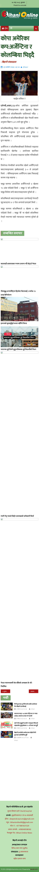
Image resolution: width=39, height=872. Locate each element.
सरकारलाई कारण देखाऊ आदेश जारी (34, 691)
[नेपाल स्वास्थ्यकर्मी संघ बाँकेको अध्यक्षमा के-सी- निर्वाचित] (19, 599)
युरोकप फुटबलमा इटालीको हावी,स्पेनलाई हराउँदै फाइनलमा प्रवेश (7, 691)
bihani (25, 67)
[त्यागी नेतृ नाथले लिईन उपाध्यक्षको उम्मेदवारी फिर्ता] (19, 432)
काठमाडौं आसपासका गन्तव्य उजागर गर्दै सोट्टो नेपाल (18, 263)
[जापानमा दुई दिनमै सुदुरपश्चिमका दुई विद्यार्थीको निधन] (19, 336)
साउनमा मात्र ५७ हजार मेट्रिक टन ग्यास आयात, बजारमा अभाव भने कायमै (25, 714)
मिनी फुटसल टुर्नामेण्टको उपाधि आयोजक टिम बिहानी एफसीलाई (25, 705)
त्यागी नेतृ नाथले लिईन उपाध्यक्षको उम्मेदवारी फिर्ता (17, 516)
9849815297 (34, 869)
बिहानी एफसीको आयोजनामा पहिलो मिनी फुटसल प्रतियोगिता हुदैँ (25, 733)
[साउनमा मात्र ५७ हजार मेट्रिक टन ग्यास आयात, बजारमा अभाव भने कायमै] (7, 715)
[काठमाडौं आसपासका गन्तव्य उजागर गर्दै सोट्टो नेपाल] (19, 249)
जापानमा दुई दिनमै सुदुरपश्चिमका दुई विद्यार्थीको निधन (18, 349)
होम (6, 29)
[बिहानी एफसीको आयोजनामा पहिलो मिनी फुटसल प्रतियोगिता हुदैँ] (7, 734)
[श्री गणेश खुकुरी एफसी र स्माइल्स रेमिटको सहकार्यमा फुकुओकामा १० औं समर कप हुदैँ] (7, 725)
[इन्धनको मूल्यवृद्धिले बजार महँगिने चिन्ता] (19, 309)
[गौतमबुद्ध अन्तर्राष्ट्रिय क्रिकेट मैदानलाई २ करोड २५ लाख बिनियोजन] (19, 277)
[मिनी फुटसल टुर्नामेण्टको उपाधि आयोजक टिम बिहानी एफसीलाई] (7, 707)
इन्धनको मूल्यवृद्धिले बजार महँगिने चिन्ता (14, 323)
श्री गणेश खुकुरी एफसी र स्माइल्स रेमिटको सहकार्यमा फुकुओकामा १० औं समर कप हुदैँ (26, 724)
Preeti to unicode (20, 5)
